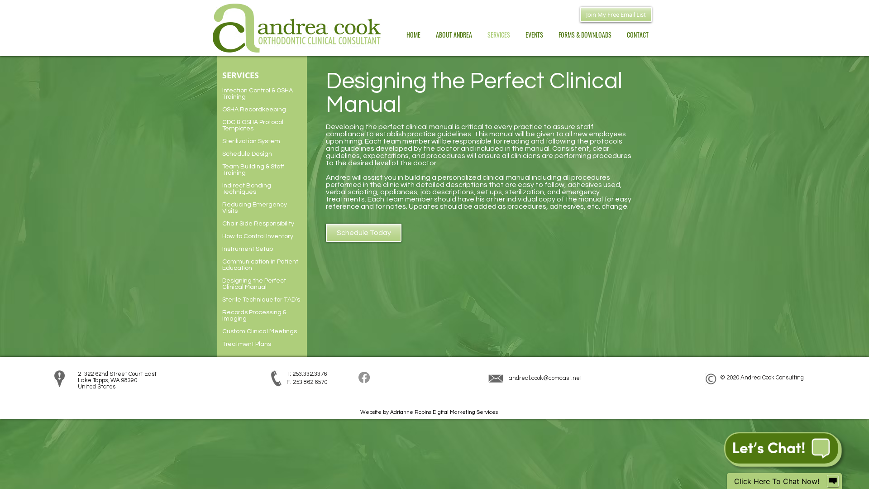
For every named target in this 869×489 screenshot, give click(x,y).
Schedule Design (247, 154)
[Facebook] (364, 377)
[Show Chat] (833, 481)
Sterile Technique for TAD (259, 300)
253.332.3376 (309, 374)
